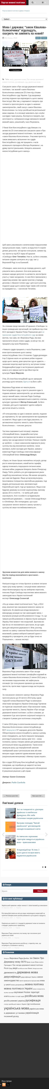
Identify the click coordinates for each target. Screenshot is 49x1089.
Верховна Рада (16, 958)
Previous (4, 834)
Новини (27, 11)
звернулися (11, 730)
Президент (8, 965)
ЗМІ (31, 958)
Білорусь (6, 958)
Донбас (26, 958)
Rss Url (4, 1084)
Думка (21, 11)
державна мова (20, 79)
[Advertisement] (24, 1049)
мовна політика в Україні (18, 988)
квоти (21, 981)
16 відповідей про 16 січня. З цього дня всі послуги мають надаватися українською (28, 852)
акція (11, 79)
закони (40, 977)
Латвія (33, 962)
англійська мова (22, 968)
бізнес (30, 968)
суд (26, 82)
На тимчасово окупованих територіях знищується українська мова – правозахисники (30, 839)
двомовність (10, 972)
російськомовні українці (14, 1001)
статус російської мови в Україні (15, 1004)
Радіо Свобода (18, 783)
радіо (22, 996)
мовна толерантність (39, 989)
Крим (28, 962)
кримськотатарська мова (32, 980)
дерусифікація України (29, 977)
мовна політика (34, 984)
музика (6, 992)
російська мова (34, 995)
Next (45, 834)
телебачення (35, 1004)
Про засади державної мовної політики (27, 965)
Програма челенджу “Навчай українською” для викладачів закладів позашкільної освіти (28, 826)
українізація (32, 1012)
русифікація (19, 82)
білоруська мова (37, 968)
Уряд (10, 968)
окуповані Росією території (26, 992)
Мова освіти (39, 962)
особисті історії (15, 996)
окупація (11, 992)
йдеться (26, 382)
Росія (6, 968)
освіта (6, 996)
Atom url (8, 1084)
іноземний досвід (11, 1016)
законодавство (11, 980)
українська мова (34, 82)
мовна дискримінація (18, 984)
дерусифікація (12, 976)
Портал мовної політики (10, 11)
